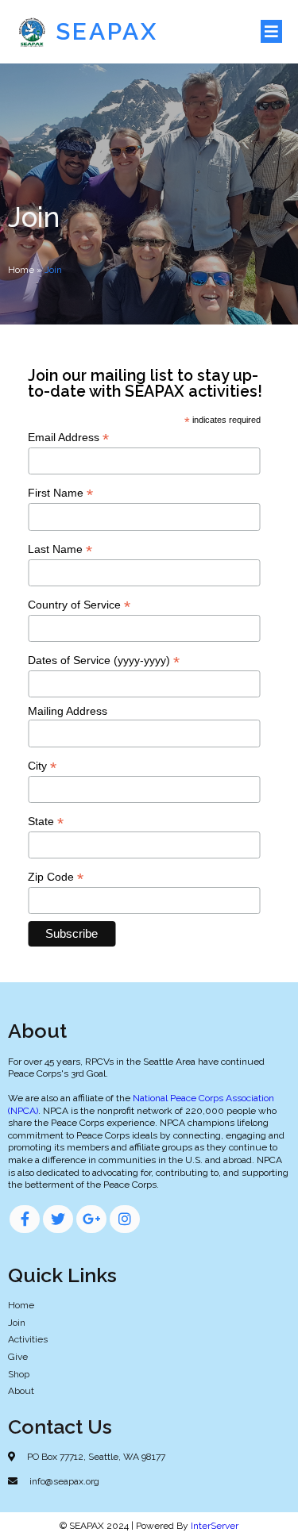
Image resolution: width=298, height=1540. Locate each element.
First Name (60, 493)
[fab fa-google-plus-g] (91, 1219)
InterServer (214, 1525)
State (46, 821)
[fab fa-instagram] (125, 1219)
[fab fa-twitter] (58, 1219)
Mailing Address (67, 711)
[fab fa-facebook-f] (25, 1219)
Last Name (60, 549)
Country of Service (79, 605)
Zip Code (55, 877)
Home (21, 269)
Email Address (68, 437)
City (42, 766)
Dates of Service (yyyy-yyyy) (104, 660)
